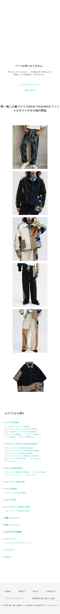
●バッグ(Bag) (11, 489)
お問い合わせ (30, 90)
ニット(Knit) (10, 437)
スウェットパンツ (12, 475)
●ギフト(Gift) (10, 500)
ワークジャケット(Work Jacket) (18, 453)
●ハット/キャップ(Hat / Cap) (17, 507)
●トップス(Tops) (12, 422)
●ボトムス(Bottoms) (14, 468)
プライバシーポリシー (14, 598)
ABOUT (21, 591)
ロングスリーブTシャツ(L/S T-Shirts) (21, 429)
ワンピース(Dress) (33, 434)
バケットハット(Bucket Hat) (17, 511)
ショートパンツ (30, 475)
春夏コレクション (12, 518)
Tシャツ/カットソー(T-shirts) (17, 426)
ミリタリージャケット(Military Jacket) (21, 456)
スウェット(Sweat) (13, 434)
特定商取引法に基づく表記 (43, 598)
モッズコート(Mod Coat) (15, 458)
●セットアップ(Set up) (15, 482)
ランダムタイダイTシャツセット (18, 543)
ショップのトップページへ (30, 85)
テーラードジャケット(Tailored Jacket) (22, 451)
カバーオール (35, 458)
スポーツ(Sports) (26, 437)
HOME (7, 591)
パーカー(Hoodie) (28, 432)
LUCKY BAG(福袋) (13, 532)
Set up (8, 557)
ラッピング (9, 550)
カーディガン (10, 461)
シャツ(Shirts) (11, 432)
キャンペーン (10, 539)
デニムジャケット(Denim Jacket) (19, 448)
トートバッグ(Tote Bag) (15, 493)
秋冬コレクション (12, 525)
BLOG (35, 591)
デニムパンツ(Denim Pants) (17, 472)
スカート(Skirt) (39, 472)
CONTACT (50, 591)
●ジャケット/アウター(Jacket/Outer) (21, 444)
